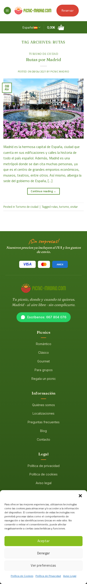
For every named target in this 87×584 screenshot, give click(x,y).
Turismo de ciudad (43, 54)
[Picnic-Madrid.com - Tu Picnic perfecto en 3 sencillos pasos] (32, 10)
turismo (64, 206)
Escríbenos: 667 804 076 (46, 317)
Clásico (43, 352)
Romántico (43, 344)
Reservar (68, 10)
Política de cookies (43, 474)
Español (28, 27)
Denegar (43, 553)
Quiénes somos (43, 405)
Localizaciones (43, 413)
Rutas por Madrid (43, 59)
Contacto (43, 439)
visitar (74, 206)
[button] (80, 496)
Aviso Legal (69, 576)
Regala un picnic (43, 378)
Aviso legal (44, 483)
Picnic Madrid (59, 71)
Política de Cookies (22, 576)
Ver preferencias (43, 565)
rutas (54, 206)
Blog (43, 431)
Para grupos (44, 370)
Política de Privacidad (48, 576)
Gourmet (43, 361)
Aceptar (43, 540)
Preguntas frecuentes (44, 422)
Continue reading (43, 191)
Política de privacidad (44, 466)
